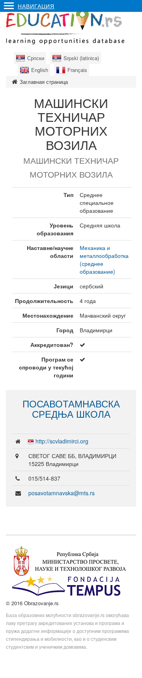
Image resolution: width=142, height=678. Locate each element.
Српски (35, 58)
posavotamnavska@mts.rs (61, 493)
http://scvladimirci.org (62, 441)
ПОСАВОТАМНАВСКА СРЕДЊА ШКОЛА (71, 408)
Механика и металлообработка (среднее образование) (104, 259)
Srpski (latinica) (81, 58)
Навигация (36, 6)
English (39, 70)
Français (77, 70)
